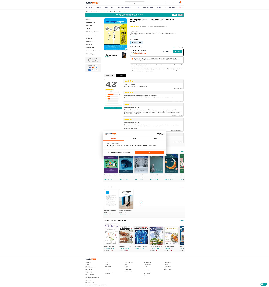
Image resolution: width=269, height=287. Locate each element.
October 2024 (168, 174)
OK (149, 152)
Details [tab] (134, 138)
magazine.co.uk (167, 267)
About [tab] (155, 138)
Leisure (137, 7)
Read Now (107, 56)
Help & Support (91, 54)
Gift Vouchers (90, 47)
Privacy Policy (88, 275)
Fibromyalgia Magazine (112, 11)
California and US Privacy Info (92, 277)
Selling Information (148, 271)
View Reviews (113, 108)
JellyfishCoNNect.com (169, 269)
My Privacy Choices (89, 282)
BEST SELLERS (89, 7)
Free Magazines (88, 269)
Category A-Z (90, 41)
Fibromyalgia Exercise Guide (125, 210)
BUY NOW (177, 51)
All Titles (87, 264)
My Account (90, 28)
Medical (104, 11)
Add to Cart (110, 179)
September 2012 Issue (122, 11)
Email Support (108, 266)
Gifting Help (107, 273)
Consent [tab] (113, 138)
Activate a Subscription (93, 50)
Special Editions (110, 187)
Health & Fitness (98, 11)
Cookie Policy (88, 280)
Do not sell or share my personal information (119, 152)
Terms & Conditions (89, 279)
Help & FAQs (107, 264)
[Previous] (105, 164)
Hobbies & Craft (109, 7)
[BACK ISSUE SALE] (111, 172)
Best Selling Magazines (90, 267)
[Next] (182, 164)
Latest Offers (90, 44)
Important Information (110, 210)
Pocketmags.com (167, 266)
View (105, 179)
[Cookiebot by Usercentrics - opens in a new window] (158, 134)
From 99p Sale (91, 22)
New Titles (87, 266)
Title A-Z (89, 38)
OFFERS (99, 7)
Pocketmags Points (129, 269)
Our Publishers (88, 272)
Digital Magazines (128, 271)
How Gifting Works (109, 271)
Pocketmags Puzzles (92, 32)
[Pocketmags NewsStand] (92, 2)
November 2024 (154, 174)
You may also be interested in (115, 220)
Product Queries (147, 264)
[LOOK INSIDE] (115, 49)
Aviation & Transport (124, 7)
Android (126, 266)
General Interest (148, 7)
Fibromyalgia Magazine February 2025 (110, 174)
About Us (166, 264)
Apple (126, 264)
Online (126, 267)
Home (88, 19)
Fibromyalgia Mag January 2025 (125, 174)
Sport (159, 7)
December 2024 (138, 174)
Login (145, 275)
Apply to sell (147, 273)
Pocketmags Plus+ (92, 35)
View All (182, 151)
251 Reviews (143, 26)
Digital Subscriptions (89, 11)
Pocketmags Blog (89, 271)
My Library (90, 25)
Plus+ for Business (89, 274)
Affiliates (146, 266)
